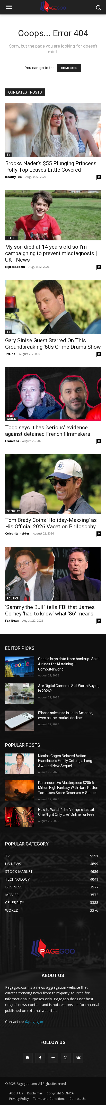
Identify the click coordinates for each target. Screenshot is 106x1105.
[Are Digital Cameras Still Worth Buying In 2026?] (19, 693)
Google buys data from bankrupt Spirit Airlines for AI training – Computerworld (69, 664)
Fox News (12, 620)
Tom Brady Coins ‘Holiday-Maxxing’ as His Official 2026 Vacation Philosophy (51, 523)
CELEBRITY (13, 511)
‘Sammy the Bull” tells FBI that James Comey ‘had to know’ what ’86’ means (50, 610)
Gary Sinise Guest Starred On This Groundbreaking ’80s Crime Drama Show (53, 343)
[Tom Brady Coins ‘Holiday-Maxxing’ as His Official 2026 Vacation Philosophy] (53, 484)
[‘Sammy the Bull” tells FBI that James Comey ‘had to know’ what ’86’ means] (53, 574)
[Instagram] (66, 1058)
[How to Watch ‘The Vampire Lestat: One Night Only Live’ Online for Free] (19, 817)
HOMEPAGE (69, 68)
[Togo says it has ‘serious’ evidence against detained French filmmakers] (53, 394)
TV (8, 154)
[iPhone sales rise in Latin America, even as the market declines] (19, 721)
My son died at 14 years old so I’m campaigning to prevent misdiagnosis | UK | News (51, 253)
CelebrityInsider (17, 533)
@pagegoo (34, 1021)
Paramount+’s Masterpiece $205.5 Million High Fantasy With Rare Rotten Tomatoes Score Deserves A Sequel (68, 788)
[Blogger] (28, 1058)
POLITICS (12, 598)
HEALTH (11, 238)
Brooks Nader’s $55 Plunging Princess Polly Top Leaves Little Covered (50, 166)
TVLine (10, 354)
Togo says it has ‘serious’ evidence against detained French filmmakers (47, 430)
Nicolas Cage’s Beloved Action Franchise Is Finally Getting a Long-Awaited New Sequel (65, 761)
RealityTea (13, 177)
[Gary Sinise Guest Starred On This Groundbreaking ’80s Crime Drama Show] (53, 307)
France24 (12, 441)
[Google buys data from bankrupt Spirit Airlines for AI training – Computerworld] (19, 667)
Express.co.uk (15, 267)
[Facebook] (40, 1058)
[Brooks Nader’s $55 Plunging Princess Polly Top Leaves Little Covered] (53, 130)
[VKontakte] (78, 1058)
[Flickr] (53, 1058)
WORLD (11, 419)
